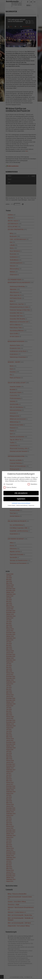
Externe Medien (11, 487)
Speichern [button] (21, 499)
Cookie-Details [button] (11, 505)
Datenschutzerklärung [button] (22, 505)
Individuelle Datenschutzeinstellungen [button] (21, 503)
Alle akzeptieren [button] (21, 493)
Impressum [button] (31, 505)
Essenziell (9, 484)
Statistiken (34, 484)
